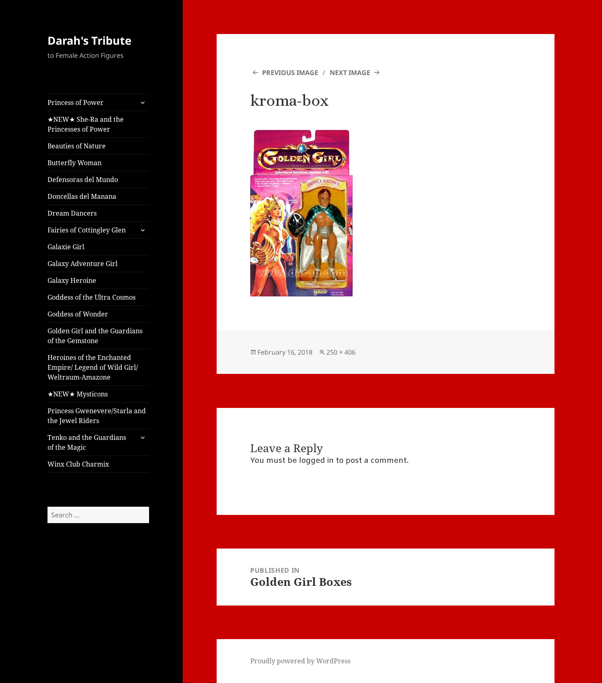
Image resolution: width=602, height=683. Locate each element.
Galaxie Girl (66, 246)
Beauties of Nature (77, 145)
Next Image (350, 72)
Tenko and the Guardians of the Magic (87, 442)
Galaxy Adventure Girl (83, 263)
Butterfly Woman (75, 162)
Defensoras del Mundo (83, 179)
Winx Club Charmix (78, 464)
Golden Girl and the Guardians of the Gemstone (95, 335)
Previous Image (290, 72)
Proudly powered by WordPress (300, 660)
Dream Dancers (72, 213)
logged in (316, 460)
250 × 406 (340, 352)
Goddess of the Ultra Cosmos (92, 297)
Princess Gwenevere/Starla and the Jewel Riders (97, 415)
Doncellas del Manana (82, 196)
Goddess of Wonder (78, 314)
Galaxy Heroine (72, 280)
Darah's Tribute (89, 40)
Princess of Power (76, 102)
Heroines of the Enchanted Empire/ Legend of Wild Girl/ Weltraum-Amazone (93, 367)
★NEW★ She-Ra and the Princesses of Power (86, 124)
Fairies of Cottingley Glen (87, 229)
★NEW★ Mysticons (78, 393)
